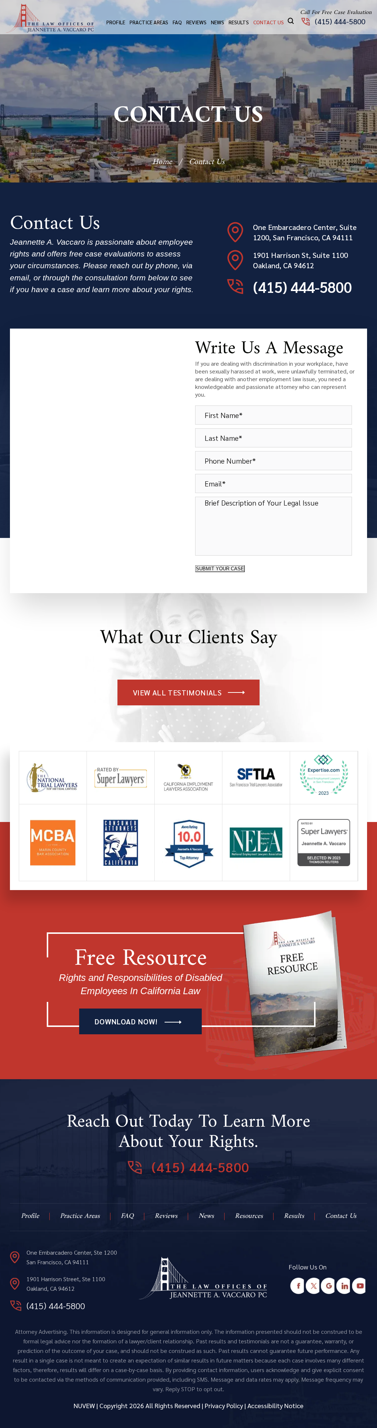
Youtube (359, 1286)
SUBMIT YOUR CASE (220, 568)
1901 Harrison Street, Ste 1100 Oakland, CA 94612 (66, 1283)
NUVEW (84, 1405)
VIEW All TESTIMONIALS (177, 692)
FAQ (177, 22)
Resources (249, 1216)
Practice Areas (149, 22)
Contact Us (268, 22)
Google (328, 1286)
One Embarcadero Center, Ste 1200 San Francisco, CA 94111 (72, 1257)
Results (239, 22)
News (217, 22)
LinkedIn (343, 1286)
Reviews (196, 22)
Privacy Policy (224, 1405)
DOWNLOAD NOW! (126, 1021)
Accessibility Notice (275, 1405)
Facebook (297, 1286)
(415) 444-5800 (340, 21)
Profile (115, 22)
